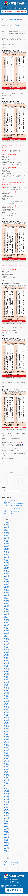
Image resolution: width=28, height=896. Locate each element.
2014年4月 (6, 741)
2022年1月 (6, 602)
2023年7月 (6, 573)
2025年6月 (6, 537)
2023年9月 (6, 570)
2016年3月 (6, 706)
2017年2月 (6, 692)
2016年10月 (6, 698)
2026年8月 (6, 522)
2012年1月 (6, 783)
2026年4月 (6, 529)
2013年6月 (6, 757)
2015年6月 (6, 720)
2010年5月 (6, 815)
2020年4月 (6, 635)
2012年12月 (6, 766)
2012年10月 (6, 769)
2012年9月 (6, 771)
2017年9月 (6, 681)
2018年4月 (6, 670)
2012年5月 (6, 777)
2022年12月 (6, 584)
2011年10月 (6, 788)
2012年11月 (6, 768)
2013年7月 (6, 755)
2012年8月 (6, 772)
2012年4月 (6, 779)
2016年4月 (6, 704)
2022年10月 (6, 587)
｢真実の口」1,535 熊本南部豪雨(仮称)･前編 (14, 475)
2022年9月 (6, 589)
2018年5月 (6, 668)
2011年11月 (6, 787)
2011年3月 (6, 799)
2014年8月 (6, 734)
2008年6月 (6, 848)
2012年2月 (6, 782)
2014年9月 (6, 733)
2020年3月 (6, 636)
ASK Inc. (18, 25)
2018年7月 (6, 665)
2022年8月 (6, 590)
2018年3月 (6, 671)
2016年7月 (6, 703)
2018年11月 (6, 658)
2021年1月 (6, 621)
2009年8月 (6, 829)
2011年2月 (6, 801)
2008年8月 (6, 845)
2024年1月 (6, 564)
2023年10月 (6, 568)
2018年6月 (6, 666)
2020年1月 (6, 640)
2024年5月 (6, 557)
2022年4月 (6, 597)
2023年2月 (6, 581)
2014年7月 (6, 736)
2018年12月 (6, 657)
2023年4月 (6, 578)
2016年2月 (6, 708)
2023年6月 (6, 575)
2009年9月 (6, 828)
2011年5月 (6, 796)
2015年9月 (6, 715)
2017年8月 (6, 682)
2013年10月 (6, 750)
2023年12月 (6, 565)
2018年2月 (6, 673)
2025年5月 (6, 538)
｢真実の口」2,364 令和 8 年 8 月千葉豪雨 (13, 503)
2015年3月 (6, 725)
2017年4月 (6, 689)
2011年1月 (6, 802)
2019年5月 (6, 649)
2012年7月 (6, 774)
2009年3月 (6, 836)
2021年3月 (6, 617)
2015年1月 (6, 728)
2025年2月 (6, 543)
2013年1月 (6, 764)
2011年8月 (6, 791)
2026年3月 (6, 530)
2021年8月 (6, 609)
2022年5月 (6, 595)
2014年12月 (6, 730)
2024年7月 (6, 554)
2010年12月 (6, 804)
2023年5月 (6, 576)
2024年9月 (6, 551)
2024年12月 (6, 546)
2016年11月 (6, 696)
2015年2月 (6, 727)
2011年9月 (6, 790)
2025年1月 (6, 545)
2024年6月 (6, 556)
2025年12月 (6, 535)
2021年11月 (6, 605)
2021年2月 (6, 619)
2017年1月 (6, 693)
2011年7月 (6, 793)
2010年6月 (6, 814)
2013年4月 (6, 760)
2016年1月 (6, 709)
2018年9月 (6, 662)
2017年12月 (6, 676)
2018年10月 (6, 660)
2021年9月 (6, 608)
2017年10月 (6, 679)
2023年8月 (6, 572)
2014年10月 (6, 731)
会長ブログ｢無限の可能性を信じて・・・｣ (14, 863)
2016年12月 (6, 695)
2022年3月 (6, 598)
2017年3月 (6, 690)
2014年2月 (6, 744)
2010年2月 (6, 820)
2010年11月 (6, 806)
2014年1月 (6, 745)
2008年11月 (6, 842)
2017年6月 (6, 685)
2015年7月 (6, 719)
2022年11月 (6, 586)
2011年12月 (6, 785)
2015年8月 (6, 717)
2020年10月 (6, 625)
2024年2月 (6, 562)
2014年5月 (6, 739)
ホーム (3, 19)
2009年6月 (6, 832)
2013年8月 (6, 753)
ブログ (7, 19)
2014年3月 (6, 742)
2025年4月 (6, 540)
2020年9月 (6, 627)
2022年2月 (6, 600)
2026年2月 (6, 532)
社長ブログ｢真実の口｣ (13, 19)
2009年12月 (6, 823)
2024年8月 (6, 553)
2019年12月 (6, 641)
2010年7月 (6, 812)
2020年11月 (6, 624)
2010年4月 (6, 817)
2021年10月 (6, 606)
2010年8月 (6, 810)
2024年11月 (6, 548)
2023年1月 (6, 583)
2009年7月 (6, 831)
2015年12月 (6, 711)
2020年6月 (6, 632)
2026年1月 (6, 534)
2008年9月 (6, 844)
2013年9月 (6, 752)
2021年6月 (6, 613)
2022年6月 (6, 594)
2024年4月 (6, 559)
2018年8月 (6, 663)
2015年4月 (6, 723)
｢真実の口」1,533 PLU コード (10, 472)
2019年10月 (6, 644)
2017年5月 (6, 687)
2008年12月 (6, 840)
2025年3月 (6, 541)
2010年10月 (6, 807)
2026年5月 (6, 527)
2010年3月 (6, 818)
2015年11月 (6, 712)
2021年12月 (6, 603)
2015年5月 (6, 722)
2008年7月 (6, 847)
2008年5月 (6, 850)
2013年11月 (6, 749)
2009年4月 (6, 834)
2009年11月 (6, 825)
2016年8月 (6, 701)
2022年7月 (6, 592)
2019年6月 (6, 647)
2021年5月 (6, 614)
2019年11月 (6, 643)
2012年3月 (6, 780)
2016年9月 (6, 700)
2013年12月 (6, 747)
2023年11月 (6, 567)
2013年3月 (6, 761)
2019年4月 (6, 651)
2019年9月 (6, 646)
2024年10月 (6, 549)
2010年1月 (6, 821)
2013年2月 (6, 763)
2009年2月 (6, 837)
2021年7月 (6, 611)
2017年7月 (6, 684)
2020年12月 (6, 622)
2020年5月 (6, 633)
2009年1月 (6, 839)
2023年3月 (6, 579)
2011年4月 (6, 798)
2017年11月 (6, 677)
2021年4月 (6, 616)
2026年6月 (6, 526)
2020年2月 (6, 638)
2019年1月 (6, 655)
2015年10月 (6, 714)
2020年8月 (6, 628)
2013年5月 (6, 758)
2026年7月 (6, 524)
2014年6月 (6, 738)
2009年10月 (6, 826)
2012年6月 (6, 776)
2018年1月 (6, 674)
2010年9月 (6, 809)
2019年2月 (6, 654)
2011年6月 (6, 795)
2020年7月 (6, 630)
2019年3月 (6, 652)
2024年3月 (6, 560)
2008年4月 (6, 851)
